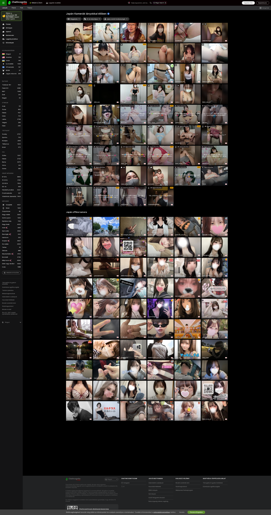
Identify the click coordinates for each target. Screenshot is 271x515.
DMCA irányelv (153, 490)
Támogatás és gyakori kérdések (9, 283)
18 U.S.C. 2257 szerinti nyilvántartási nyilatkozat (9, 313)
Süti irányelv (152, 494)
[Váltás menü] (3, 3)
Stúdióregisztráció (7, 306)
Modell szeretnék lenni (9, 303)
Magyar (109, 479)
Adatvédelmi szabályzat (9, 297)
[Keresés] (150, 2)
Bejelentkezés (262, 3)
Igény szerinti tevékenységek (116, 19)
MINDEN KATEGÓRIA (12, 272)
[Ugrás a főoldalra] (17, 3)
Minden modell (6, 309)
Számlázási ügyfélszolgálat (10, 287)
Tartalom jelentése (7, 290)
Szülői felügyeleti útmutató (157, 497)
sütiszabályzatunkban (161, 512)
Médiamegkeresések (8, 293)
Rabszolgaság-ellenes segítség (158, 501)
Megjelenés (74, 19)
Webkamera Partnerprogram (184, 490)
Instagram (126, 483)
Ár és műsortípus (92, 19)
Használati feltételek (8, 300)
